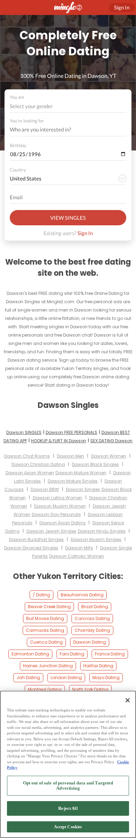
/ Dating (41, 595)
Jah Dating (28, 677)
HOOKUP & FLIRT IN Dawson (58, 441)
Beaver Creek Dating (49, 607)
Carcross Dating (92, 618)
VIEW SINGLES (68, 218)
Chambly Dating (92, 630)
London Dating (66, 677)
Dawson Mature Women (80, 473)
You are (17, 97)
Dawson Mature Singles (73, 481)
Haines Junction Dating (48, 666)
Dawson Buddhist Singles (36, 539)
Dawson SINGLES (23, 432)
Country (18, 169)
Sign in (121, 7)
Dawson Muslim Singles (96, 539)
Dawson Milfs (79, 548)
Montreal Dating (45, 689)
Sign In (85, 233)
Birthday (18, 145)
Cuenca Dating (46, 642)
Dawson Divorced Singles (31, 548)
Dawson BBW (45, 489)
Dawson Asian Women (30, 473)
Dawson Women (108, 456)
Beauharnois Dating (82, 595)
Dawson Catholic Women (76, 556)
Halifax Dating (98, 666)
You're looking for (27, 121)
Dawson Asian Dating (62, 523)
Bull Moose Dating (45, 618)
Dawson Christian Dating (38, 464)
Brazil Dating (94, 607)
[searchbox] (63, 129)
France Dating (110, 654)
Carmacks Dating (45, 630)
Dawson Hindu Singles (102, 531)
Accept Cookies (68, 826)
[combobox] (68, 106)
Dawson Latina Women (57, 498)
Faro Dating (72, 654)
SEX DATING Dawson (111, 441)
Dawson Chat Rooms (27, 456)
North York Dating (90, 689)
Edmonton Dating (30, 654)
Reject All (67, 808)
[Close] (127, 700)
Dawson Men (70, 456)
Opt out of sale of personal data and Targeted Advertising (68, 785)
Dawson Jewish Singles (51, 531)
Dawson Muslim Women (60, 506)
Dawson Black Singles (95, 464)
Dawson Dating (89, 642)
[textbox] (67, 106)
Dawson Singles (83, 489)
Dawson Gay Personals (56, 514)
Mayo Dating (106, 677)
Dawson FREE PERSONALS (71, 432)
